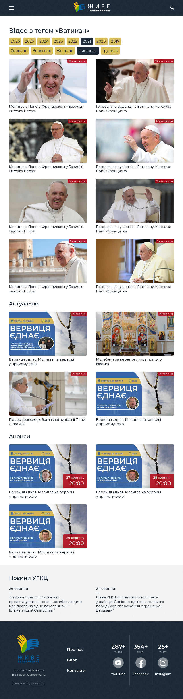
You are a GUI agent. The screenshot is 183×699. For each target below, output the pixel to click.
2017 (115, 41)
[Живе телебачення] (91, 7)
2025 (29, 41)
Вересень (42, 51)
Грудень (110, 51)
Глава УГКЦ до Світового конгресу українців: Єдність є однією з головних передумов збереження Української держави (130, 603)
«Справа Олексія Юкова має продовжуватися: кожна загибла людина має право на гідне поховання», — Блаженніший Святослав (45, 603)
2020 (101, 41)
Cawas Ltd (38, 683)
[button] (12, 8)
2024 (43, 41)
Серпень (19, 51)
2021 (87, 41)
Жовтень (64, 51)
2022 (72, 41)
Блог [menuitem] (72, 660)
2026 (15, 41)
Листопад (88, 51)
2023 (58, 41)
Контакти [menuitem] (76, 670)
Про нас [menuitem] (75, 649)
